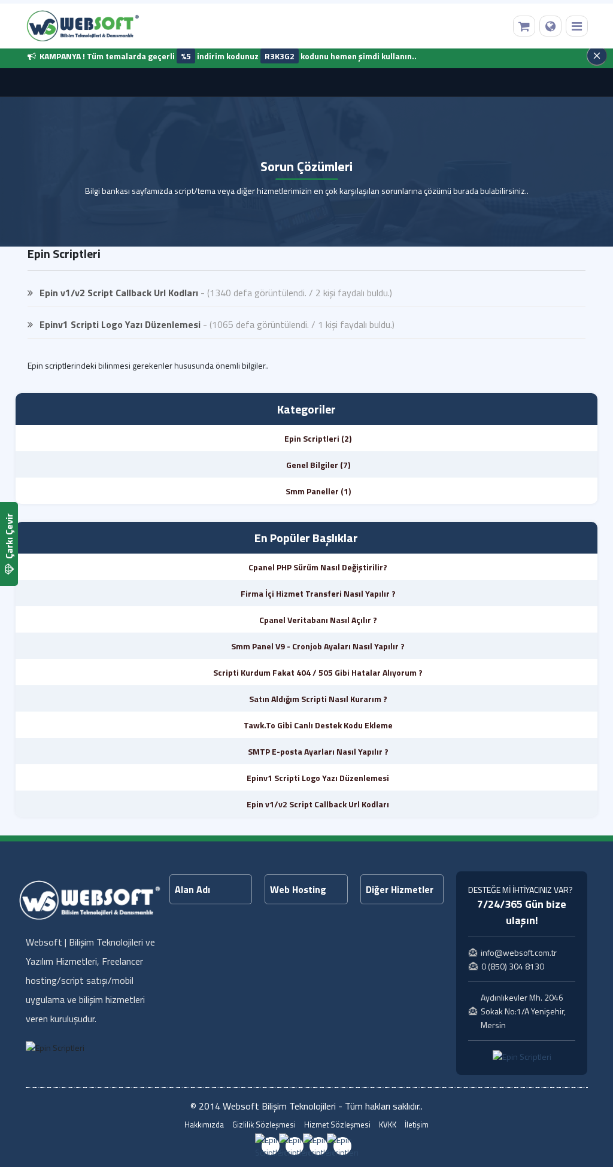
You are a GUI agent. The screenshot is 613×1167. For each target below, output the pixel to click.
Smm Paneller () (318, 491)
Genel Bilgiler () (318, 464)
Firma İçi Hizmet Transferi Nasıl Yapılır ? (318, 593)
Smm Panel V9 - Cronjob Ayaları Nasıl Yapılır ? (318, 646)
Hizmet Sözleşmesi (337, 1124)
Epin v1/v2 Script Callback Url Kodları (117, 292)
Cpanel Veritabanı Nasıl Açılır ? (318, 619)
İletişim (417, 1124)
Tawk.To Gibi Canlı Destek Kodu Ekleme (318, 725)
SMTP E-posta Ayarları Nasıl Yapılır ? (318, 751)
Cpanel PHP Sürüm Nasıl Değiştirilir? (317, 567)
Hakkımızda (204, 1124)
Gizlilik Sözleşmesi (264, 1124)
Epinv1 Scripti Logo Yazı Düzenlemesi (119, 324)
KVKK (387, 1124)
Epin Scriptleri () (317, 438)
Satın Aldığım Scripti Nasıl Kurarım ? (318, 698)
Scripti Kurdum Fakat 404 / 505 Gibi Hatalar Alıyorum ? (318, 672)
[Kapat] (597, 55)
